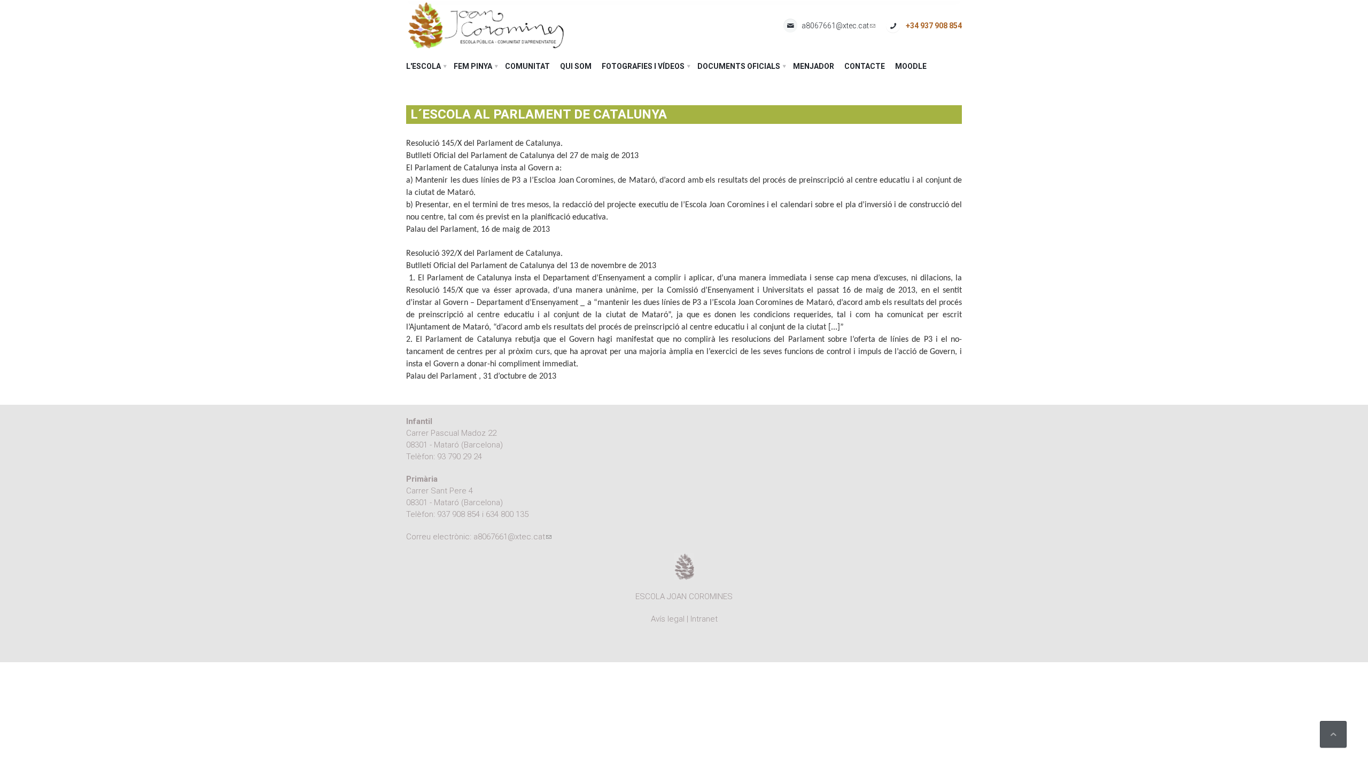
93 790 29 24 (459, 456)
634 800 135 (507, 514)
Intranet (704, 619)
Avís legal (668, 619)
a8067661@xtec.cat (838, 25)
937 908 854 (458, 514)
